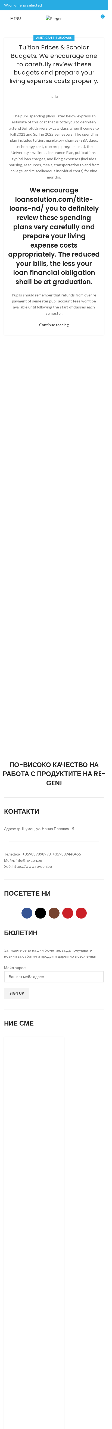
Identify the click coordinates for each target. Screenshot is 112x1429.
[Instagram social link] (54, 913)
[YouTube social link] (67, 913)
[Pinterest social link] (81, 913)
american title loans (54, 37)
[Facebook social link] (26, 913)
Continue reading (54, 324)
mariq (53, 96)
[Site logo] (54, 18)
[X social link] (40, 913)
